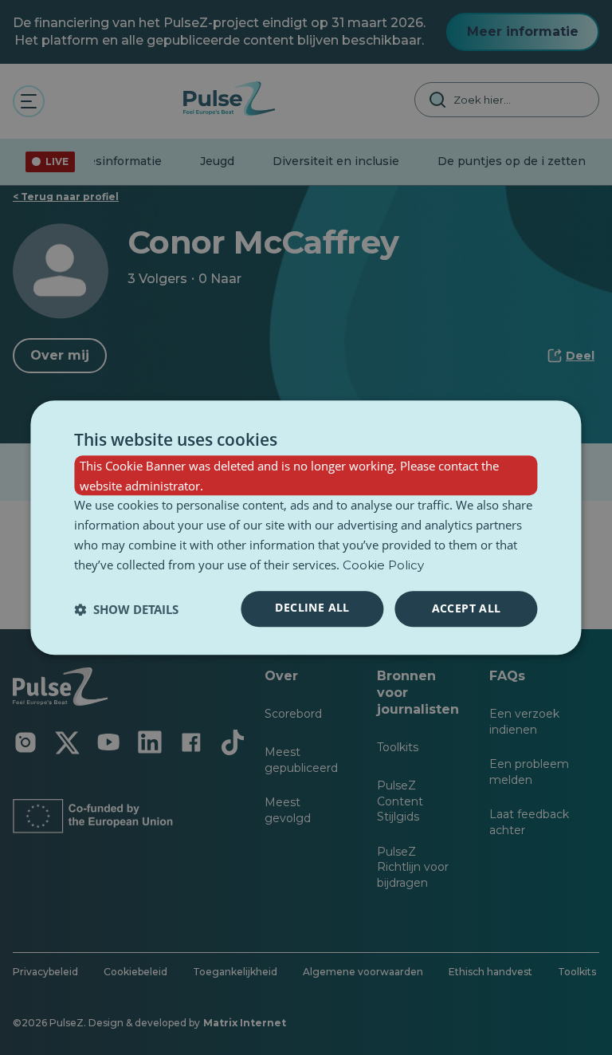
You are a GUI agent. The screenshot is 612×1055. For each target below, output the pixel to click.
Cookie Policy (383, 565)
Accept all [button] (466, 608)
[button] (126, 609)
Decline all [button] (312, 608)
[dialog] (305, 527)
